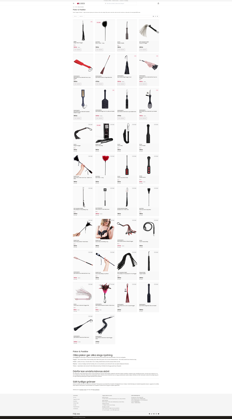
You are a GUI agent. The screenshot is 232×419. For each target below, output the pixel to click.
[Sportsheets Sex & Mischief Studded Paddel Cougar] (83, 99)
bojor (85, 389)
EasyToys (98, 42)
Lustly (75, 417)
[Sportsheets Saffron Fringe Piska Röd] (105, 65)
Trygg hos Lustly (76, 399)
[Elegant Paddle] (127, 30)
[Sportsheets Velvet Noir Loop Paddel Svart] (127, 99)
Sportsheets (77, 76)
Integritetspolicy (76, 406)
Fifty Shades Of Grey (144, 42)
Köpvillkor (75, 401)
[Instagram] (156, 413)
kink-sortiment (96, 389)
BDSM (76, 357)
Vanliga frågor (76, 403)
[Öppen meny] (74, 3)
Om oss (74, 397)
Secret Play (98, 144)
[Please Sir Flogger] (149, 30)
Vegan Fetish (142, 272)
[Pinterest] (153, 413)
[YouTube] (158, 413)
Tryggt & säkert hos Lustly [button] (107, 395)
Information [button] (75, 395)
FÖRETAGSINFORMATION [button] (135, 395)
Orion (75, 41)
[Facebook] (149, 413)
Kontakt (74, 405)
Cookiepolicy (75, 408)
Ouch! (118, 42)
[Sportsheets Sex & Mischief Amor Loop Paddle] (83, 65)
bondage (82, 389)
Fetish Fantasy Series (122, 208)
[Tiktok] (151, 413)
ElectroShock (99, 208)
